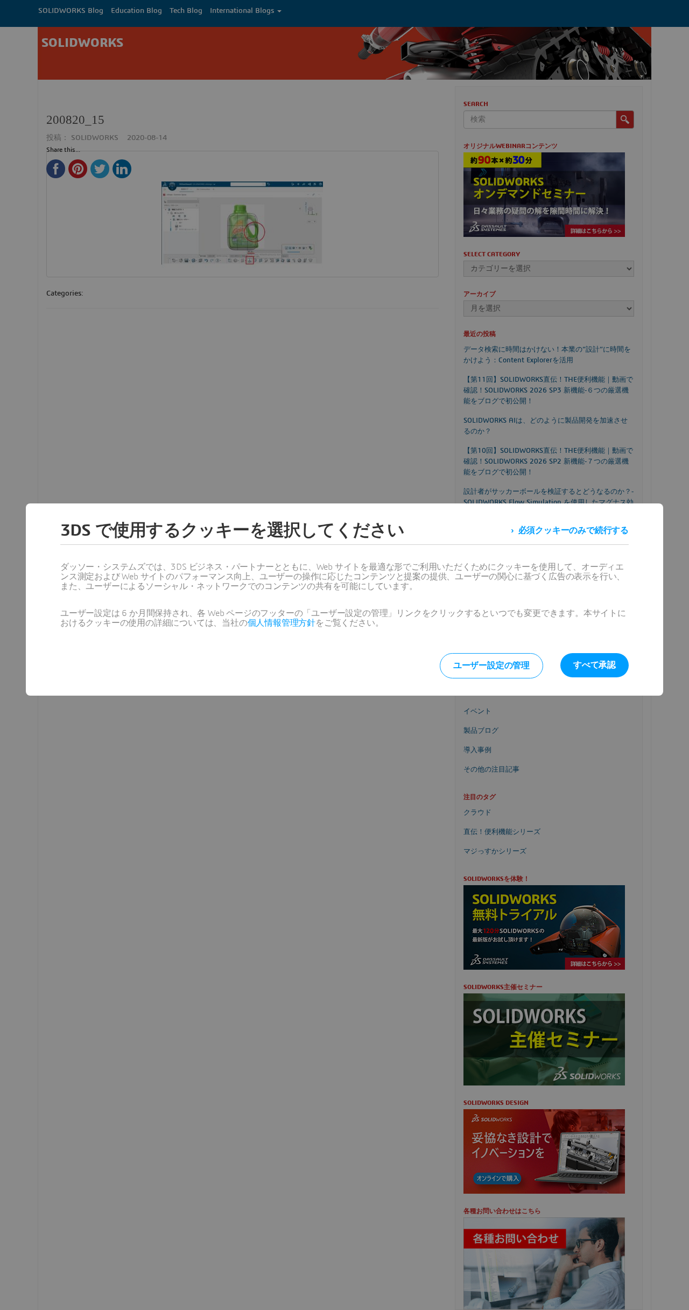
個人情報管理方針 (281, 623)
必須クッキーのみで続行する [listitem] (573, 530)
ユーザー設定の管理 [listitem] (491, 665)
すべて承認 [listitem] (594, 665)
